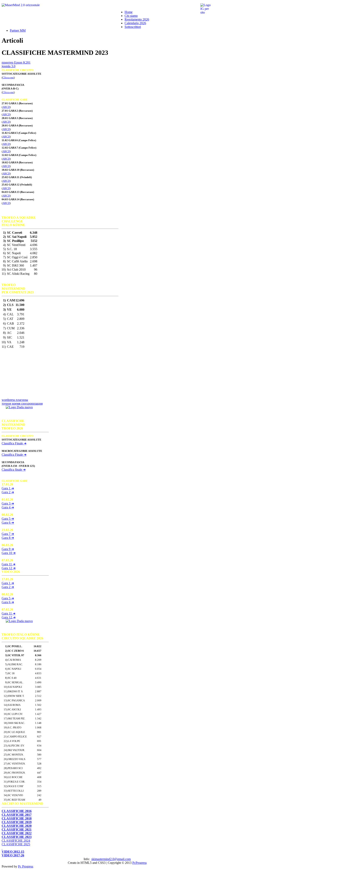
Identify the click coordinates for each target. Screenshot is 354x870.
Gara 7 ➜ (8, 534)
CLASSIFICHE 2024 (16, 840)
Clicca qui (8, 77)
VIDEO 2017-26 (13, 855)
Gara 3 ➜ (8, 503)
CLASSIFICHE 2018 (17, 818)
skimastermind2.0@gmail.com (111, 859)
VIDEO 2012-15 (13, 851)
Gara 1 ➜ (8, 488)
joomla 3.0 (8, 66)
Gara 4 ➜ (8, 507)
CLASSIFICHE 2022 (17, 833)
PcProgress (139, 862)
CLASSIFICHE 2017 (17, 814)
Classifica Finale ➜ (14, 454)
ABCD (6, 107)
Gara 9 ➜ (8, 549)
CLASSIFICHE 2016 (17, 811)
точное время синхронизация (22, 403)
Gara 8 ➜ (8, 537)
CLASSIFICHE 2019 (17, 822)
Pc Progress (25, 866)
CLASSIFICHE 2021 (17, 829)
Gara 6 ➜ (8, 522)
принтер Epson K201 (16, 62)
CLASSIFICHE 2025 (16, 844)
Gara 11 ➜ (8, 564)
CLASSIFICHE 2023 (17, 837)
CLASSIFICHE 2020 (17, 826)
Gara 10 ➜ (9, 553)
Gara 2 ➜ (8, 492)
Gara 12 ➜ (9, 568)
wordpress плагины (15, 400)
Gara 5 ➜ (8, 518)
